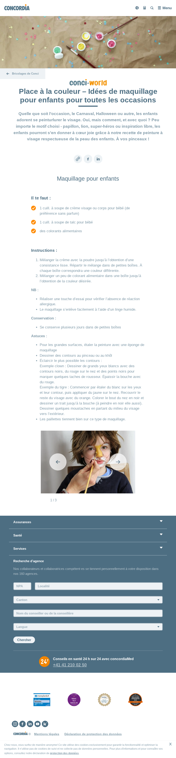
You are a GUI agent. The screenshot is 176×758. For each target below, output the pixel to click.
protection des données (64, 753)
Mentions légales (46, 734)
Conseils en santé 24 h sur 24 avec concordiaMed (93, 659)
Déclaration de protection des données (93, 734)
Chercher (24, 640)
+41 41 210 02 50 (70, 664)
